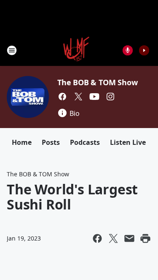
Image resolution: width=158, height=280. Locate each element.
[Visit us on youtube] (94, 97)
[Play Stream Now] (144, 50)
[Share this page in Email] (129, 238)
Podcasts (85, 142)
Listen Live (128, 142)
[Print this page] (145, 238)
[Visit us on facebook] (62, 97)
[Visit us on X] (78, 97)
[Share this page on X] (113, 238)
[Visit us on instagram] (110, 97)
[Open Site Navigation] (12, 50)
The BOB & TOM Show (97, 82)
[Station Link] (76, 50)
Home (22, 142)
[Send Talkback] (128, 50)
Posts (51, 142)
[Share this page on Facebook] (97, 238)
